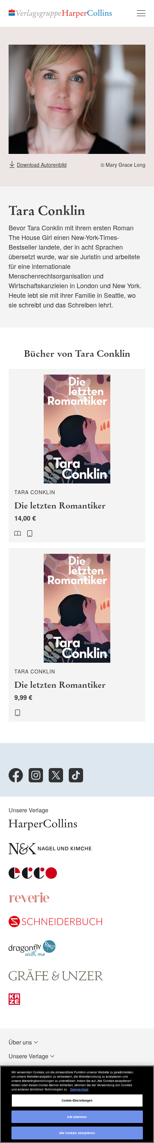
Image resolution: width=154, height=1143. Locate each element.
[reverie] (29, 901)
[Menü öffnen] (141, 13)
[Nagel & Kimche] (50, 852)
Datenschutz (79, 1089)
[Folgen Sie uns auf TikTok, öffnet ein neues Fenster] (76, 775)
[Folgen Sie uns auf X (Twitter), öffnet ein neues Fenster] (56, 775)
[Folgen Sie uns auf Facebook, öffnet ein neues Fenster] (16, 775)
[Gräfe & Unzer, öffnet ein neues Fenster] (56, 978)
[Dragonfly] (32, 954)
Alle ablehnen (77, 1117)
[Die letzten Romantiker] (77, 455)
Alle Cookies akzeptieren (77, 1133)
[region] (77, 1104)
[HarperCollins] (43, 828)
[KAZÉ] (14, 1002)
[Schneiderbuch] (55, 925)
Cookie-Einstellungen (77, 1100)
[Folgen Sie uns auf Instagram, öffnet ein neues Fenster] (36, 775)
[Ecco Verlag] (33, 876)
